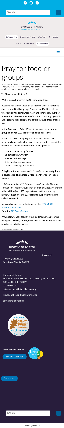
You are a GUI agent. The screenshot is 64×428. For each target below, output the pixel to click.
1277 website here (20, 211)
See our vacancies (14, 356)
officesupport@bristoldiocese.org (19, 289)
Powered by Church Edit (32, 426)
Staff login (9, 378)
